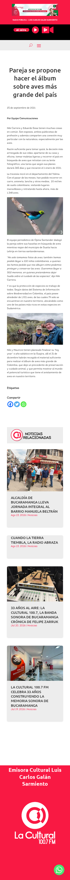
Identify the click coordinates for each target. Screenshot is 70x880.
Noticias (33, 515)
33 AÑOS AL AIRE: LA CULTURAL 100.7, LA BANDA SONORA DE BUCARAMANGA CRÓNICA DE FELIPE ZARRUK (34, 614)
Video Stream (47, 30)
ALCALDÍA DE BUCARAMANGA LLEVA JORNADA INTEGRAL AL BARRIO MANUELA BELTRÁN (34, 504)
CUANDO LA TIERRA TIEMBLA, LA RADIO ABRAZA (34, 539)
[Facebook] (10, 404)
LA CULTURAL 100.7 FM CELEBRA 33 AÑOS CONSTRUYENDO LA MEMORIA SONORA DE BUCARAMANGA (30, 696)
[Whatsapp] (23, 404)
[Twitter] (17, 404)
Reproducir (35, 29)
